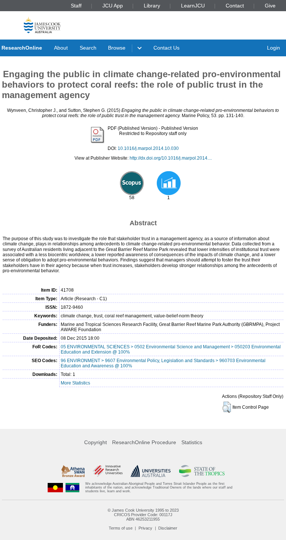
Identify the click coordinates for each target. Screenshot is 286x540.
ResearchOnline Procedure (144, 442)
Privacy (145, 528)
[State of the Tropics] (202, 471)
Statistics (191, 442)
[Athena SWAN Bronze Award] (73, 471)
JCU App (112, 6)
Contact (235, 6)
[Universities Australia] (151, 471)
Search (88, 48)
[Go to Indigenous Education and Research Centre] (55, 487)
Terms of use (121, 528)
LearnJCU (193, 6)
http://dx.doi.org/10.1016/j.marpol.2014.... (171, 158)
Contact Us (166, 48)
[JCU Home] (42, 24)
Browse (116, 48)
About (61, 48)
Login (273, 48)
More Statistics (75, 383)
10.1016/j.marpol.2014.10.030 (148, 148)
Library (152, 6)
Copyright (95, 442)
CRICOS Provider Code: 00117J (143, 514)
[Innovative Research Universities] (107, 471)
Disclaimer (167, 528)
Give (270, 6)
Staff (76, 6)
